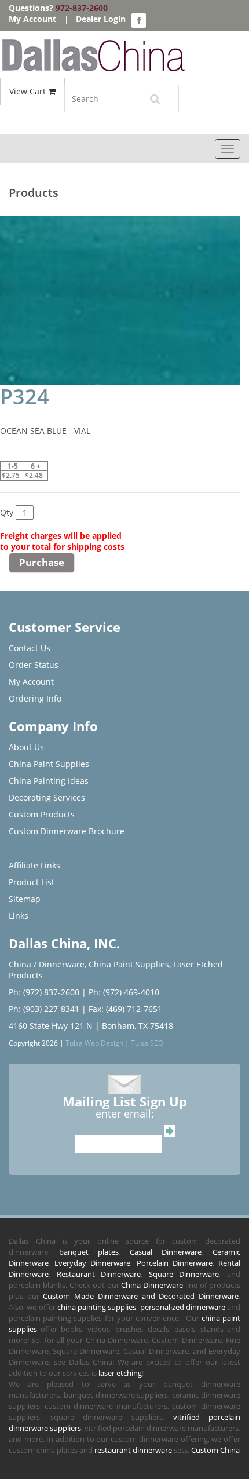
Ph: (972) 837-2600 (44, 992)
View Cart (28, 91)
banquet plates (89, 1252)
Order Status (33, 664)
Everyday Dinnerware (92, 1263)
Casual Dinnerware (166, 1252)
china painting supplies (97, 1307)
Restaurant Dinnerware (99, 1274)
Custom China (215, 1450)
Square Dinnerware (184, 1274)
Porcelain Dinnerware (175, 1263)
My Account (32, 18)
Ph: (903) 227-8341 (44, 1008)
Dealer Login (101, 18)
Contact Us (29, 647)
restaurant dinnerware (133, 1450)
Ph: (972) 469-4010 (124, 992)
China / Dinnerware (47, 964)
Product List (31, 882)
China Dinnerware (152, 1285)
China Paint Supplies (49, 763)
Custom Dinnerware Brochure (66, 831)
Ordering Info (35, 698)
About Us (26, 747)
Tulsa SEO (147, 1042)
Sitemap (25, 898)
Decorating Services (47, 797)
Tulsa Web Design (94, 1042)
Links (18, 915)
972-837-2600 (82, 7)
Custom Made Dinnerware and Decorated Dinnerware (141, 1296)
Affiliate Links (34, 865)
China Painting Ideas (49, 780)
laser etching (120, 1373)
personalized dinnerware (182, 1307)
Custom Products (42, 814)
